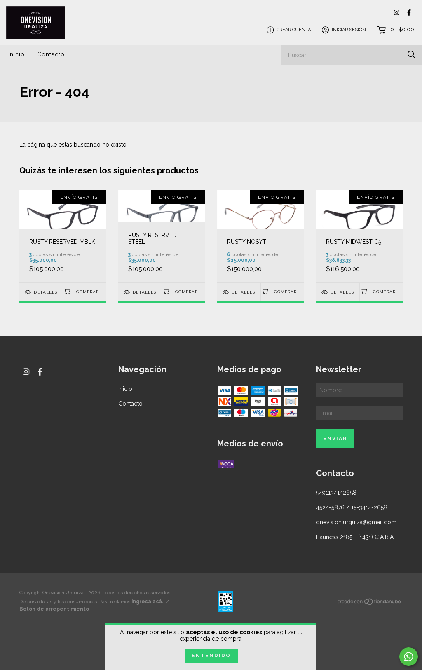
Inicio (16, 54)
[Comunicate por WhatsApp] (408, 656)
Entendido (211, 655)
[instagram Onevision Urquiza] (397, 12)
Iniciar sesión (349, 30)
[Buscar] (411, 54)
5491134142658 (336, 492)
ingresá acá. (147, 602)
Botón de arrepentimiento (54, 609)
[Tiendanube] (370, 603)
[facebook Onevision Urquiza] (409, 12)
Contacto (51, 54)
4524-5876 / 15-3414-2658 (351, 507)
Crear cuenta (294, 30)
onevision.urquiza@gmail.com (356, 522)
